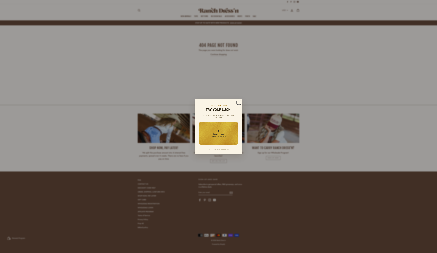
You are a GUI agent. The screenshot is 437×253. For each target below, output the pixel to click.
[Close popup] (239, 102)
